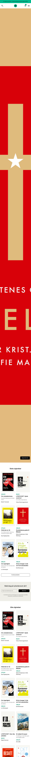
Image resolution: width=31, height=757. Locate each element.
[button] (2, 6)
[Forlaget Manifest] (15, 5)
